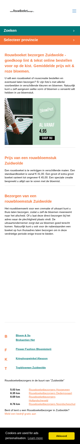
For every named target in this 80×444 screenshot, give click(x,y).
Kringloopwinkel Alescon (32, 358)
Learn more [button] (35, 438)
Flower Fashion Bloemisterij (33, 349)
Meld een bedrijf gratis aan (20, 413)
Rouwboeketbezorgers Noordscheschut (52, 404)
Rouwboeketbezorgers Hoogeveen (49, 389)
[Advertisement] (40, 279)
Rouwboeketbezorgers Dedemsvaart (50, 393)
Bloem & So (23, 335)
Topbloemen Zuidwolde (31, 367)
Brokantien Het (25, 340)
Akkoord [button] (61, 435)
